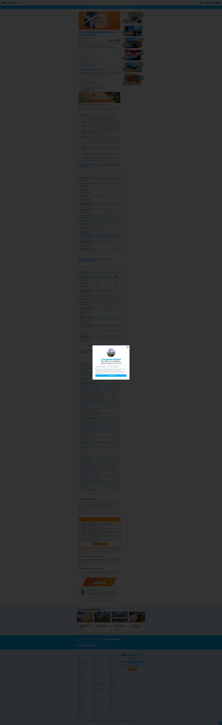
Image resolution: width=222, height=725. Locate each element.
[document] (111, 362)
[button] (127, 347)
